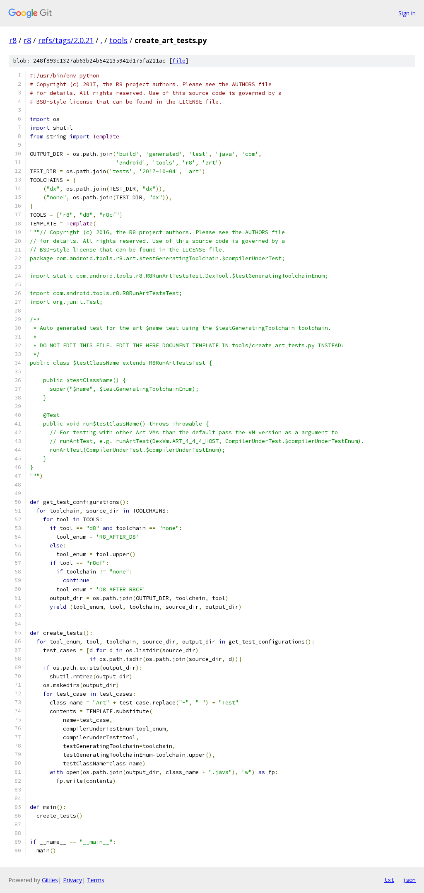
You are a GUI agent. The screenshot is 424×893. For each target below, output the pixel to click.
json (409, 879)
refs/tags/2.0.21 (66, 40)
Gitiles (50, 880)
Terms (95, 880)
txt (389, 879)
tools (118, 40)
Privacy (72, 880)
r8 (13, 40)
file (179, 60)
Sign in (407, 13)
